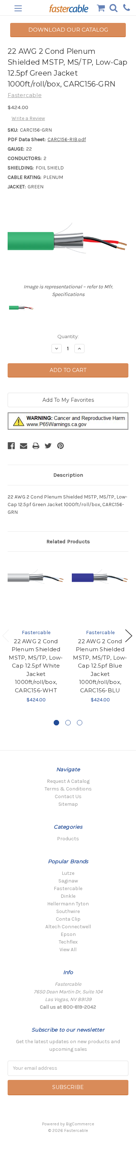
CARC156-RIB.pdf (67, 139)
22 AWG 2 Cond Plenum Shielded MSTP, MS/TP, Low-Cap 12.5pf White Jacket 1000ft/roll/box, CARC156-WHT (36, 666)
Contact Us (68, 796)
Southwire (68, 911)
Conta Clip (68, 919)
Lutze (68, 873)
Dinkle (68, 896)
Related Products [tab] (68, 541)
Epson (68, 934)
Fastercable (68, 888)
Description (68, 475)
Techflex (68, 942)
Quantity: (68, 336)
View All (68, 949)
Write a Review (28, 118)
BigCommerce (80, 1123)
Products (68, 839)
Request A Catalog (68, 781)
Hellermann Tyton (68, 904)
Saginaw (68, 881)
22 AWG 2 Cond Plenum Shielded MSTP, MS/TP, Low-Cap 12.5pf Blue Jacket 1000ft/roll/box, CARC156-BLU (100, 666)
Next (128, 636)
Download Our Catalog (68, 29)
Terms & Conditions (68, 789)
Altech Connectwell (68, 927)
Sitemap (68, 804)
